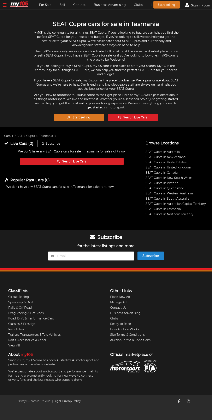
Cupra (30, 136)
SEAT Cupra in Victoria (162, 183)
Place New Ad (120, 297)
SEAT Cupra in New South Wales (169, 178)
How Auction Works (124, 329)
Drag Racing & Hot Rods (26, 313)
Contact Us (118, 307)
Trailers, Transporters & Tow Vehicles (34, 334)
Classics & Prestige (21, 324)
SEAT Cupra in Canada (162, 172)
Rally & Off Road (20, 307)
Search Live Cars (135, 117)
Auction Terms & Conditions (130, 340)
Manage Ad (118, 302)
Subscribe (53, 143)
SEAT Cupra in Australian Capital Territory (176, 204)
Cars (7, 136)
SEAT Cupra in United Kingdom (168, 167)
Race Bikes (16, 329)
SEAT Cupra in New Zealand (166, 157)
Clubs (114, 318)
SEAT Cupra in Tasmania (163, 209)
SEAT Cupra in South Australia (167, 198)
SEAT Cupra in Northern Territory (169, 214)
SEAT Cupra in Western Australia (169, 193)
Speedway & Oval (20, 302)
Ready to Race (120, 324)
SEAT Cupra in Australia (163, 152)
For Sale (45, 5)
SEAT (18, 136)
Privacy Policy (71, 401)
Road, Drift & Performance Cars (31, 318)
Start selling (166, 5)
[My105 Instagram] (189, 401)
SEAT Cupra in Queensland (165, 188)
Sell (62, 5)
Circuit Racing (18, 297)
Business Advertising (110, 5)
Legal (57, 401)
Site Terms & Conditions (127, 334)
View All (14, 345)
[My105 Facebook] (179, 401)
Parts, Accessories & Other (27, 340)
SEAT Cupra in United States (166, 162)
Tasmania (46, 136)
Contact (79, 5)
